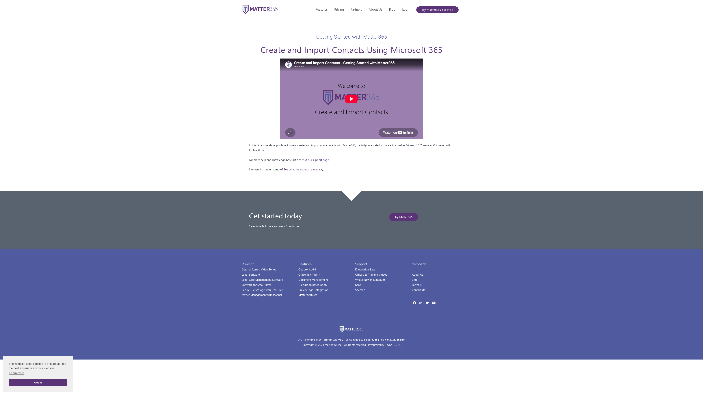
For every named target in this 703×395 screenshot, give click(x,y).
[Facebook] (414, 302)
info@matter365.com (392, 339)
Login (406, 9)
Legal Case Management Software (262, 279)
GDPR (397, 345)
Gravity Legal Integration (313, 290)
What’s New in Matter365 (370, 279)
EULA (389, 345)
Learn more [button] (16, 373)
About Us (375, 9)
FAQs (358, 285)
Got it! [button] (38, 382)
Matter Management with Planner (262, 295)
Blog (392, 9)
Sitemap (360, 290)
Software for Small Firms (256, 285)
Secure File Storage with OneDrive (262, 290)
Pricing (339, 9)
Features (322, 9)
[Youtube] (433, 302)
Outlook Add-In (307, 269)
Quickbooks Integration (312, 285)
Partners (356, 9)
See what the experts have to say (303, 169)
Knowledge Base (365, 269)
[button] (403, 217)
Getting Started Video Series (259, 269)
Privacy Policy (376, 345)
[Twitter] (427, 302)
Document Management (313, 279)
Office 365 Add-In (309, 274)
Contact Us (418, 290)
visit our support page (315, 160)
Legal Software (251, 274)
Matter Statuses (307, 295)
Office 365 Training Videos (371, 274)
